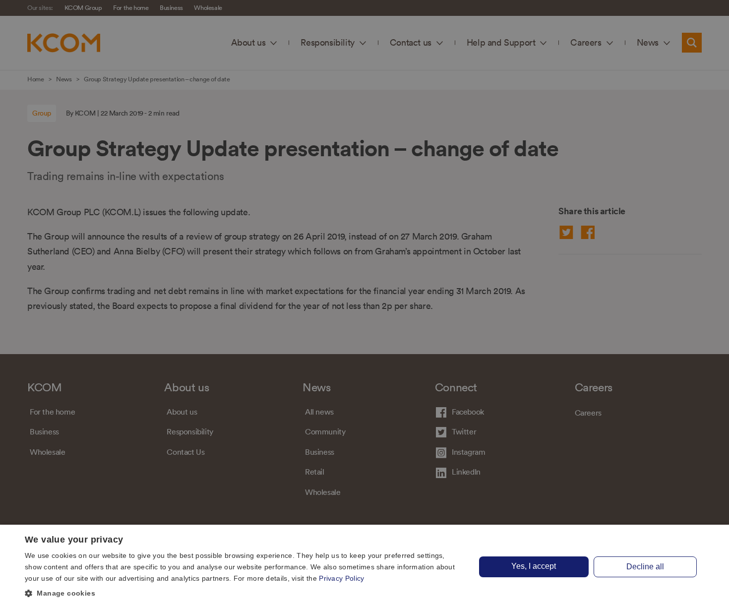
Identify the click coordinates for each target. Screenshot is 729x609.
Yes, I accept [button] (533, 566)
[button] (244, 594)
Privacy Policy (341, 578)
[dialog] (364, 567)
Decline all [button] (645, 566)
